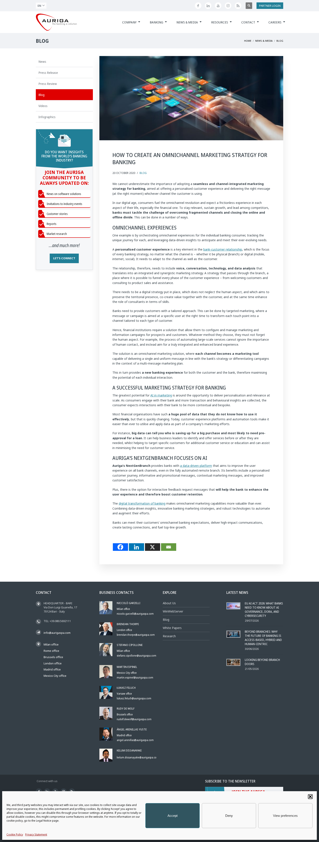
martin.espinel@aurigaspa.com (135, 677)
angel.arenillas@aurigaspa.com (135, 740)
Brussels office (53, 657)
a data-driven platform (196, 466)
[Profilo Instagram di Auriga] (228, 5)
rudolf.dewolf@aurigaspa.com (134, 719)
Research (169, 636)
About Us (169, 603)
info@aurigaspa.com (57, 633)
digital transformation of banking (142, 503)
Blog (143, 173)
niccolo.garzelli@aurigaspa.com (135, 614)
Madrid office (52, 669)
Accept (173, 815)
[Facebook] (120, 547)
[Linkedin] (136, 547)
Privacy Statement (36, 834)
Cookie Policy (15, 834)
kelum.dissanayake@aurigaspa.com (138, 757)
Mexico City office (55, 676)
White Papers (172, 628)
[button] (310, 796)
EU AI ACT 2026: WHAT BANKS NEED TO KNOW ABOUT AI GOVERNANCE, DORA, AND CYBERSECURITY (264, 609)
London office (53, 663)
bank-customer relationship (222, 249)
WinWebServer (173, 611)
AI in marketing (161, 395)
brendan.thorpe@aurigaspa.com (136, 635)
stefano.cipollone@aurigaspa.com (136, 655)
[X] (152, 547)
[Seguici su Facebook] (198, 5)
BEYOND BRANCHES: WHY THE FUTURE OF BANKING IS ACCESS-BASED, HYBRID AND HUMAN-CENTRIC (263, 637)
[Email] (168, 547)
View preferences (285, 815)
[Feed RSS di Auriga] (238, 5)
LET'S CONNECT (64, 258)
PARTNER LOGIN (270, 6)
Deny (229, 815)
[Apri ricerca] (249, 5)
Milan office (51, 644)
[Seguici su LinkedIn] (208, 5)
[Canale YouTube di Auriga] (218, 5)
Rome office (51, 651)
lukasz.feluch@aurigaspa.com (134, 698)
